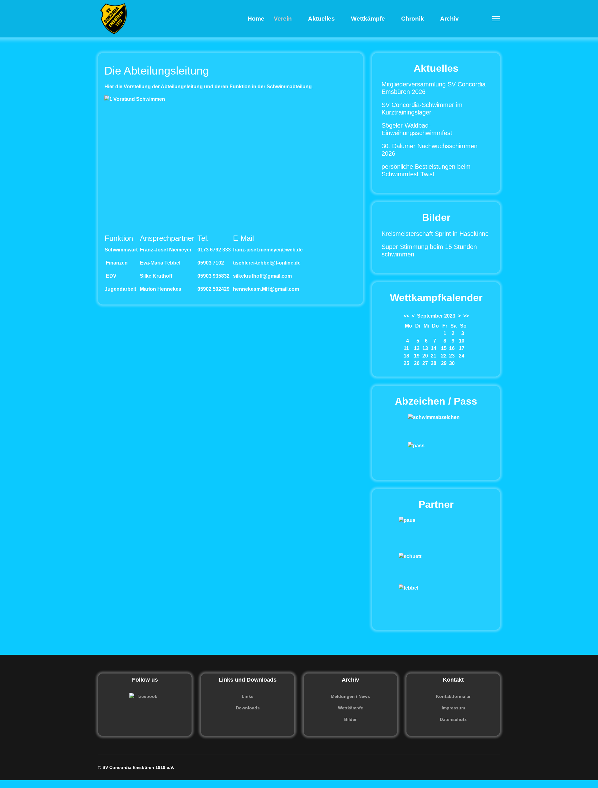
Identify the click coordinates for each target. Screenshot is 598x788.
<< (406, 316)
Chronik (412, 18)
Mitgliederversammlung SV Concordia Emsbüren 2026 (434, 88)
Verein (283, 18)
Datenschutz (453, 719)
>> (466, 316)
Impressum (453, 707)
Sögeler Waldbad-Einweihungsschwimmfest (417, 129)
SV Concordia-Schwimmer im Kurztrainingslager (422, 108)
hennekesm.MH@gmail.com (266, 289)
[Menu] (496, 18)
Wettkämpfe (368, 18)
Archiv (449, 18)
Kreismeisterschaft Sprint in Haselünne (435, 233)
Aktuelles (321, 18)
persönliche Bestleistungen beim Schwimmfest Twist (426, 170)
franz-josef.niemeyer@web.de (268, 249)
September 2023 (436, 316)
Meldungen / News (350, 696)
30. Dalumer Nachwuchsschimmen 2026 (429, 150)
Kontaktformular (453, 696)
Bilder (350, 719)
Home (256, 18)
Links (248, 696)
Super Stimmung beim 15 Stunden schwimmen (429, 250)
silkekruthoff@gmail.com (262, 276)
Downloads (248, 707)
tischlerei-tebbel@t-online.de (267, 262)
